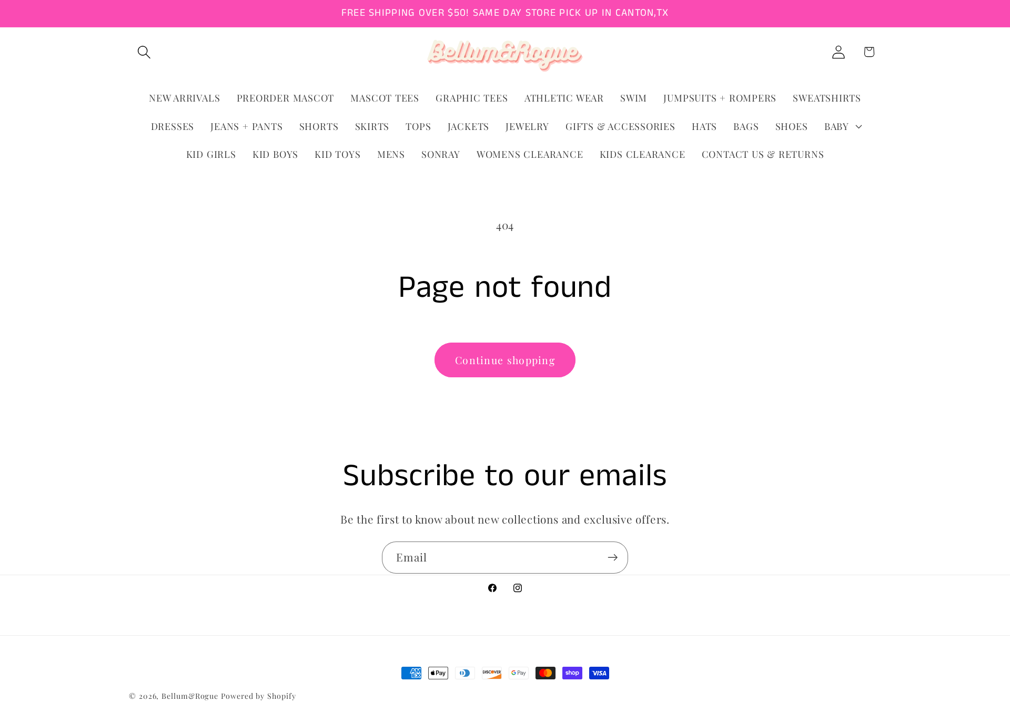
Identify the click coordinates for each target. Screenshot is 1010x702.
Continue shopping (505, 360)
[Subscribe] (613, 557)
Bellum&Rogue (189, 696)
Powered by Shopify (258, 696)
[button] (144, 52)
